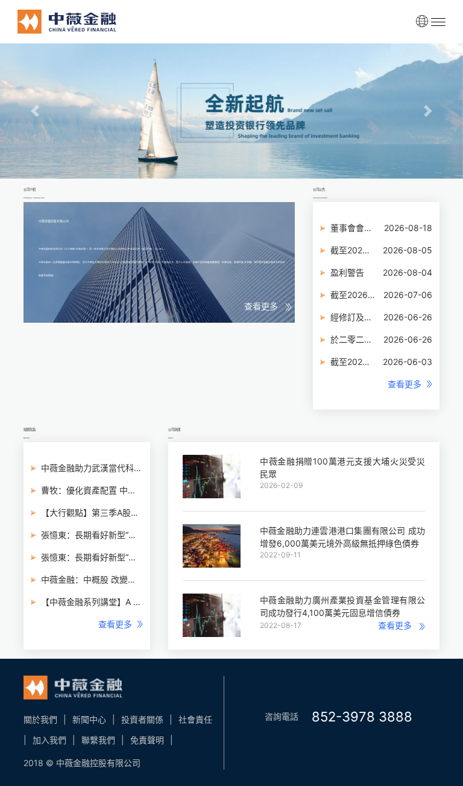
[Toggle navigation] (438, 22)
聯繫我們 (98, 740)
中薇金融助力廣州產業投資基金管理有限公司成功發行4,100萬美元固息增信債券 (342, 606)
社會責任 (195, 719)
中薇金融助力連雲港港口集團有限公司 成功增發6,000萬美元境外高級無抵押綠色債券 (342, 536)
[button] (34, 111)
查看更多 (264, 306)
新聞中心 (89, 719)
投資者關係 (142, 719)
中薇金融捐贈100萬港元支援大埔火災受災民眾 (342, 467)
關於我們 (40, 719)
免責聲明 (147, 740)
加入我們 (49, 740)
